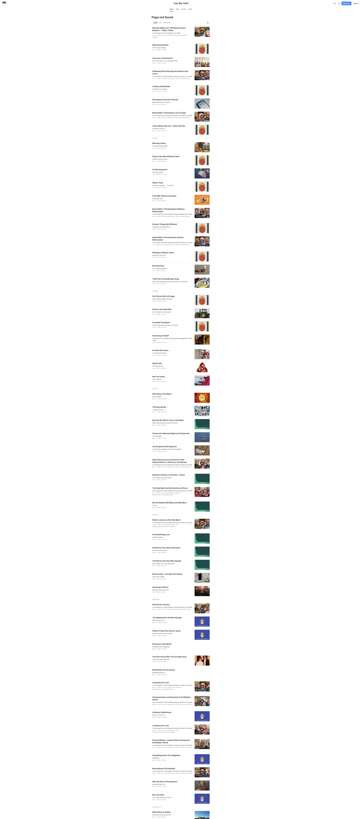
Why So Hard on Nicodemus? (165, 782)
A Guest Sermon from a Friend (162, 633)
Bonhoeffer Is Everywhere (163, 670)
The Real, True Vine (158, 128)
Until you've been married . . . (161, 659)
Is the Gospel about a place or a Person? (165, 325)
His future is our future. (160, 89)
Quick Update (156, 379)
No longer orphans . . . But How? (163, 185)
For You (154, 505)
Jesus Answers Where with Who (162, 299)
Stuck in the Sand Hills (161, 309)
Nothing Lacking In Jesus (163, 253)
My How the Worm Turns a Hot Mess (168, 420)
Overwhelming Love (161, 534)
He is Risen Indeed (158, 577)
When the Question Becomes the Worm (165, 423)
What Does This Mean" (162, 394)
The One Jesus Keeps (159, 48)
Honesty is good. (157, 172)
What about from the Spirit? (161, 102)
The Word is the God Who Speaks (166, 561)
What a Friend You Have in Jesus (166, 631)
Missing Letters (159, 143)
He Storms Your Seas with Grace (166, 548)
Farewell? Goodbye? (161, 322)
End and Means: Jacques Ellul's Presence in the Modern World (171, 741)
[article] (181, 33)
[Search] (335, 3)
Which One (157, 363)
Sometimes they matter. (160, 146)
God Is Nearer (156, 396)
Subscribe (346, 3)
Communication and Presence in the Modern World (171, 698)
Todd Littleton (161, 35)
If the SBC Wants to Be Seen (164, 196)
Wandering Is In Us (158, 620)
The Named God (157, 366)
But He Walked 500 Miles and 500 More (169, 503)
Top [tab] (160, 22)
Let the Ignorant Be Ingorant (164, 446)
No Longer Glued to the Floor (161, 797)
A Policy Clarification (161, 86)
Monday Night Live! (158, 784)
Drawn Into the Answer (159, 159)
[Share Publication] (339, 3)
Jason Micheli (171, 78)
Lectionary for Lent (160, 683)
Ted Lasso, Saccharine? (162, 58)
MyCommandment (160, 45)
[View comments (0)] (166, 39)
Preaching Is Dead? (160, 336)
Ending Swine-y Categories (161, 647)
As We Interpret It (159, 169)
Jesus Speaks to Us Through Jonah (163, 563)
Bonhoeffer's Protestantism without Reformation (167, 238)
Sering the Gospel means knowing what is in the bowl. (170, 281)
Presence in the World (161, 644)
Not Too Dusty (158, 377)
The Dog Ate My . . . (160, 407)
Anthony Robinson (169, 526)
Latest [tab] (155, 22)
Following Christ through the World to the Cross (170, 72)
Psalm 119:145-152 (158, 715)
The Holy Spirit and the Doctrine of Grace (170, 488)
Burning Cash (158, 266)
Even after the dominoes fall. (161, 815)
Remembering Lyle (158, 672)
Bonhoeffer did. (157, 198)
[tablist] (161, 23)
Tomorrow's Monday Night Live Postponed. (171, 433)
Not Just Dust (158, 795)
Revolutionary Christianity (163, 768)
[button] (171, 9)
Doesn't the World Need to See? (166, 156)
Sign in (356, 3)
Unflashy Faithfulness (161, 712)
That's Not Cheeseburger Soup (165, 279)
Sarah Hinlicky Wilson (185, 704)
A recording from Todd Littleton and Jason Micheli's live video (172, 76)
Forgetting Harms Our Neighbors (166, 755)
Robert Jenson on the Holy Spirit (166, 520)
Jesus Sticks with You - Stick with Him (168, 126)
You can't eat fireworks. (159, 268)
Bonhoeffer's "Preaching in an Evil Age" (169, 113)
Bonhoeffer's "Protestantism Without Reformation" (168, 210)
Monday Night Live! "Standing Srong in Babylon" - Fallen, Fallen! (169, 29)
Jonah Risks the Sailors (159, 550)
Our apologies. (157, 436)
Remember (156, 758)
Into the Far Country (161, 604)
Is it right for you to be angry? (162, 477)
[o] (202, 32)
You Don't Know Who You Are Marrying (169, 657)
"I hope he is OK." (158, 410)
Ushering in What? (160, 587)
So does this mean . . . (161, 350)
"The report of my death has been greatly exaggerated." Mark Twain (172, 339)
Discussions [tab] (166, 22)
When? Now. (157, 183)
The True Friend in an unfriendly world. (165, 61)
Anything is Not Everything (161, 227)
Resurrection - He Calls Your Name (167, 574)
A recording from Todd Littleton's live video (166, 33)
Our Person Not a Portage (163, 296)
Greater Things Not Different (164, 224)
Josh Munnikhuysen (173, 35)
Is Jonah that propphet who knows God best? (167, 449)
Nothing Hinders (157, 537)
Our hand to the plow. (159, 353)
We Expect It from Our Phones (165, 100)
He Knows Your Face (158, 255)
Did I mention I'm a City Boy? (161, 312)
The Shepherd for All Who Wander (167, 618)
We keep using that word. (160, 590)
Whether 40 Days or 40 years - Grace (168, 475)
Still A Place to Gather (161, 812)
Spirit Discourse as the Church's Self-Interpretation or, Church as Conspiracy (169, 461)
